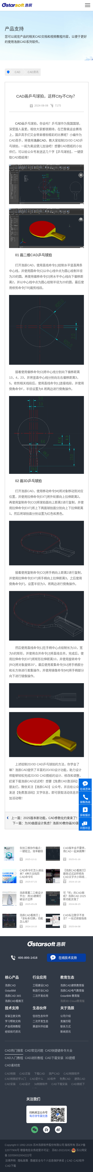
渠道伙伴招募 (40, 1026)
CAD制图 (10, 1073)
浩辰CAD (40, 140)
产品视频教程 (13, 1026)
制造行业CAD (41, 990)
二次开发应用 (40, 995)
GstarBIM (10, 990)
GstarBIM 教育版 (70, 995)
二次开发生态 (40, 1021)
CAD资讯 (33, 72)
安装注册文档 (13, 1016)
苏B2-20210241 (61, 1150)
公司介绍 (65, 1016)
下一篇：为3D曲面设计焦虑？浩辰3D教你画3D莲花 (47, 823)
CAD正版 (24, 1073)
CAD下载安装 (59, 1084)
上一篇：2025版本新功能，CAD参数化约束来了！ (45, 818)
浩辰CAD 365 (13, 995)
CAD (17, 72)
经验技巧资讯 (13, 1031)
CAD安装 (10, 1084)
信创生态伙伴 (40, 1016)
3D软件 (51, 1078)
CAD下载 (10, 1165)
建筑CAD (79, 1078)
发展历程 (65, 1021)
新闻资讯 (65, 1031)
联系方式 (65, 1026)
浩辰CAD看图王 (14, 1001)
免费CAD (65, 1078)
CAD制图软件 (72, 1073)
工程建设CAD (41, 985)
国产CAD (54, 1073)
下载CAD (39, 1073)
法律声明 (10, 1160)
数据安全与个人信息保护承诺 (47, 1160)
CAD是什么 (36, 1078)
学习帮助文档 (13, 1021)
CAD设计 (24, 1084)
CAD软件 (79, 1160)
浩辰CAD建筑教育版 (72, 985)
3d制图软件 (41, 1084)
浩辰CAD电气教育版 (72, 990)
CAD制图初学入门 (15, 1078)
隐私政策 (23, 1160)
